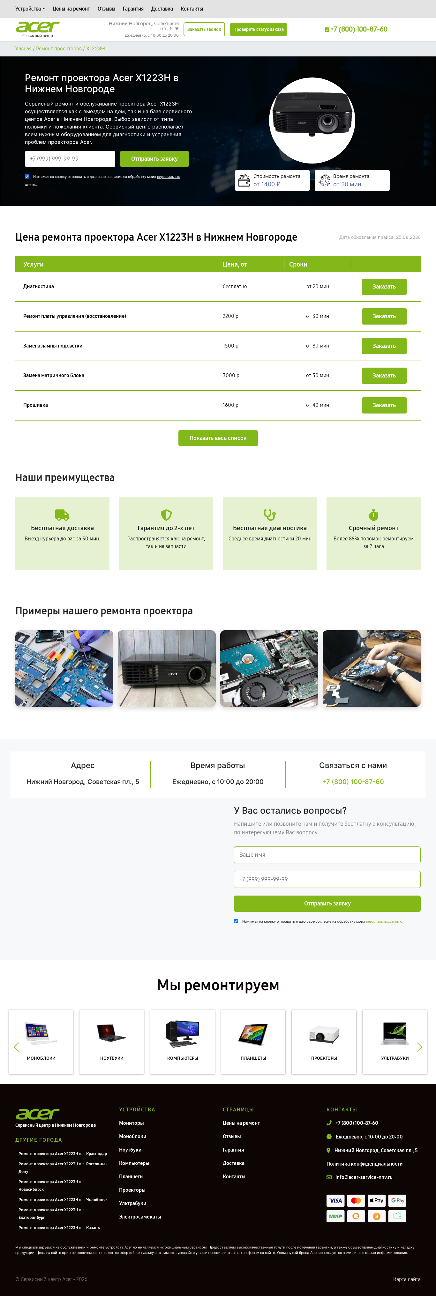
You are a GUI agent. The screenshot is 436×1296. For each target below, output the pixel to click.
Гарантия (133, 9)
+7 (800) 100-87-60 (353, 782)
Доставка (162, 9)
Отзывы (106, 9)
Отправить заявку (154, 158)
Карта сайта (407, 1279)
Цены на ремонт (71, 9)
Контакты (192, 9)
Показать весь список (218, 438)
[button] (16, 1047)
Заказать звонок (204, 29)
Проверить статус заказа (258, 29)
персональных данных (383, 921)
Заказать (384, 286)
